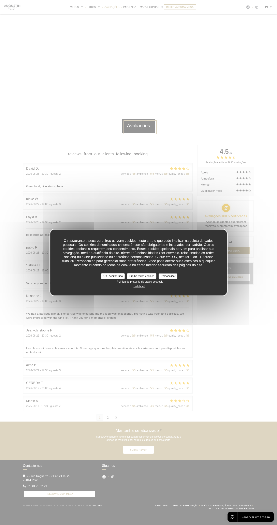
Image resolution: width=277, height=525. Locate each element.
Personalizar (168, 276)
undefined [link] (139, 286)
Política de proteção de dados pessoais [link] (140, 281)
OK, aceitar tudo (113, 276)
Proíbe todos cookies (141, 276)
